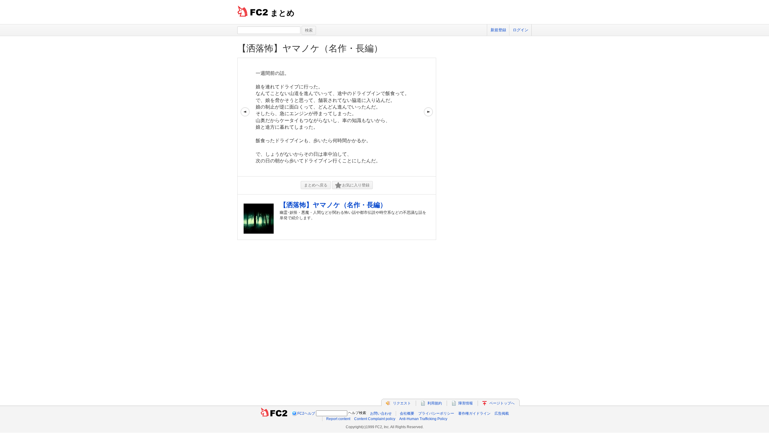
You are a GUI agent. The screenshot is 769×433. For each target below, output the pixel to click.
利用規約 (434, 403)
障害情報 (465, 403)
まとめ (282, 12)
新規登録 (498, 30)
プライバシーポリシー (436, 413)
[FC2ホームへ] (273, 413)
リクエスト (402, 403)
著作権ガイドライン (474, 413)
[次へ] (428, 117)
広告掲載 (501, 413)
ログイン (520, 30)
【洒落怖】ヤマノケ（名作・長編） (310, 48)
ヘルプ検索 (357, 413)
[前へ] (245, 117)
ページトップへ (502, 403)
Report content (338, 419)
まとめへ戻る (315, 185)
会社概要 (407, 413)
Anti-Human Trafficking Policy (423, 419)
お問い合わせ (381, 413)
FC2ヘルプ (306, 413)
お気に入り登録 (355, 185)
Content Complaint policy (374, 419)
